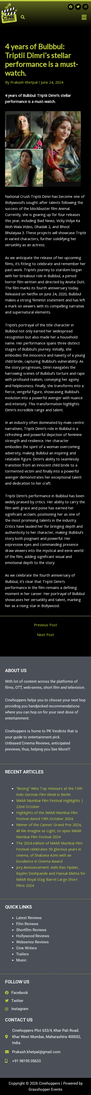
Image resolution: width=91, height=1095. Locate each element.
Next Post (45, 635)
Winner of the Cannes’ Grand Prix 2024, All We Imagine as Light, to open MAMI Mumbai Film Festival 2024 (49, 830)
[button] (84, 17)
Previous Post (45, 625)
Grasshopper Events (45, 1089)
